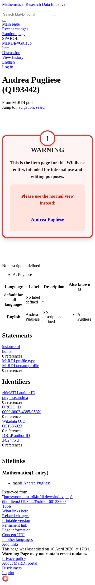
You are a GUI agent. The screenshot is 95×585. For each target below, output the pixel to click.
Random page (13, 33)
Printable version (16, 520)
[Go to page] (54, 15)
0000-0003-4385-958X (21, 412)
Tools (6, 506)
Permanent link (14, 525)
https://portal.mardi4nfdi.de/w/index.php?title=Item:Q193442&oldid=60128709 (37, 499)
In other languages (17, 539)
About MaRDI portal (19, 563)
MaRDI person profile (20, 365)
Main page (11, 24)
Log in (7, 67)
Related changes (15, 515)
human (7, 351)
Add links (10, 544)
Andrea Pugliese (47, 219)
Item (6, 48)
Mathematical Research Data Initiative (33, 4)
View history (12, 57)
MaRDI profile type (18, 361)
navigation (25, 107)
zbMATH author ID (18, 393)
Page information (16, 530)
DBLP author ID (16, 435)
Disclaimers (12, 568)
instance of (11, 346)
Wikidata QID (14, 421)
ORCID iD (11, 407)
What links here (15, 511)
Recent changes (15, 29)
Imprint (8, 572)
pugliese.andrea (15, 397)
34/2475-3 (10, 440)
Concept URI (13, 534)
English (8, 62)
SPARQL (10, 38)
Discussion (11, 52)
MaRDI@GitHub (17, 43)
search (41, 107)
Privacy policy (14, 558)
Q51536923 (12, 426)
